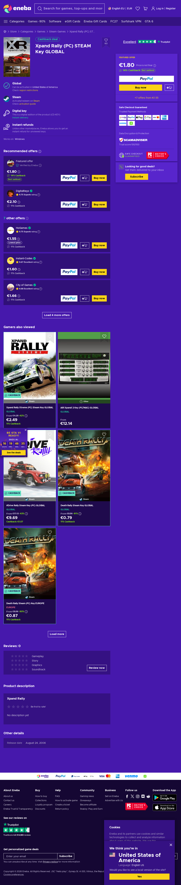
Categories (27, 31)
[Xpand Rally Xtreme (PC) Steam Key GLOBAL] (30, 363)
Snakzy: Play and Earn (91, 809)
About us (8, 796)
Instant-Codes (24, 258)
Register (171, 8)
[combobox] (69, 8)
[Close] (171, 845)
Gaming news (87, 796)
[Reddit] (148, 796)
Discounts (40, 809)
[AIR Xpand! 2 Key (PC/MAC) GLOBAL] (84, 363)
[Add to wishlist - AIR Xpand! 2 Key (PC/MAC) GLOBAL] (104, 337)
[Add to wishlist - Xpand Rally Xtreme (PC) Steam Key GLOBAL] (50, 337)
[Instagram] (137, 796)
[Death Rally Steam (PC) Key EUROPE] (30, 559)
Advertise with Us (114, 800)
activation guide (27, 104)
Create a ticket (62, 805)
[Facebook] (127, 796)
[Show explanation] (38, 194)
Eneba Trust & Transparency (18, 809)
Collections (40, 800)
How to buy (41, 796)
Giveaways (85, 800)
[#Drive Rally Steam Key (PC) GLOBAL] (30, 461)
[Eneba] (17, 8)
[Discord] (143, 796)
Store (13, 31)
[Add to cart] (169, 88)
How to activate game (66, 800)
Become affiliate (88, 805)
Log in (160, 8)
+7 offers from (146, 98)
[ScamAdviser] (133, 140)
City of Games (24, 285)
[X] (132, 796)
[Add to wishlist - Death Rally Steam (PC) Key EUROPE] (50, 533)
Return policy (62, 809)
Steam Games (57, 31)
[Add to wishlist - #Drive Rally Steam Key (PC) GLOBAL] (50, 435)
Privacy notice (50, 862)
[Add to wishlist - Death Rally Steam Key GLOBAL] (104, 435)
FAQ (57, 796)
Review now (97, 668)
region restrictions (28, 90)
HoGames (21, 228)
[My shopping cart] (145, 9)
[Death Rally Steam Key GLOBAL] (84, 461)
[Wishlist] (138, 9)
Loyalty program (43, 805)
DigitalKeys (22, 191)
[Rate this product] (19, 707)
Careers (7, 805)
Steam (36, 101)
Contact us (9, 800)
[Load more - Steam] (7, 99)
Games (41, 31)
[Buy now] (146, 79)
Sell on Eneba (112, 796)
